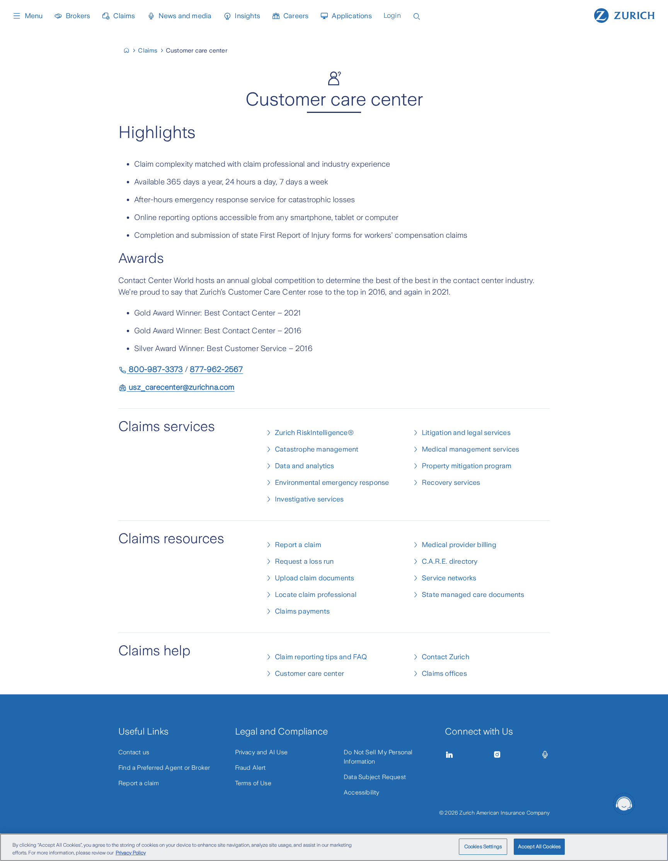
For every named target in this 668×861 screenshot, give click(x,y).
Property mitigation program (466, 466)
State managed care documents (473, 594)
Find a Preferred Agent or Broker (164, 767)
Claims (124, 15)
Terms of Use (253, 783)
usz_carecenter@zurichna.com (181, 387)
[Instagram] (497, 755)
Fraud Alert (250, 767)
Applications (351, 15)
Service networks (449, 578)
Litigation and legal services (466, 432)
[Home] (624, 14)
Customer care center (309, 673)
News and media (185, 15)
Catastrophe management (316, 449)
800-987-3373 (155, 369)
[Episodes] (545, 755)
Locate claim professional (315, 594)
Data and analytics (304, 466)
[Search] (416, 15)
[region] (334, 847)
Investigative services (309, 499)
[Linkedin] (449, 755)
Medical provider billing (459, 545)
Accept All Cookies (539, 846)
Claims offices (444, 673)
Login (392, 15)
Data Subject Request (375, 777)
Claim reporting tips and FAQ (321, 657)
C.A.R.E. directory (450, 561)
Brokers (78, 15)
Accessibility (362, 792)
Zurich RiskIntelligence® (314, 432)
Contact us (133, 752)
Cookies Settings (483, 846)
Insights (247, 15)
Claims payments (302, 611)
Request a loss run (304, 561)
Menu (34, 16)
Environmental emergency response (332, 482)
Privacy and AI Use (261, 752)
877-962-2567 (216, 369)
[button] (624, 804)
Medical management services (470, 449)
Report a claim (298, 545)
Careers (295, 15)
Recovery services (451, 482)
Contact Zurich (445, 657)
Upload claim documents (314, 578)
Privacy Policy (131, 853)
